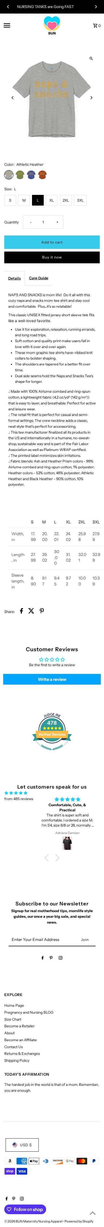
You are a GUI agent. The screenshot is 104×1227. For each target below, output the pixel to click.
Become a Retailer (19, 1026)
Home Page (14, 1005)
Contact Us (13, 1047)
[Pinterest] (51, 959)
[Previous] (8, 7)
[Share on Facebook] (21, 611)
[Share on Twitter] (31, 611)
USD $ (26, 1145)
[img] (16, 793)
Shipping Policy (16, 1060)
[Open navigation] (20, 25)
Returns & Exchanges (22, 1053)
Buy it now (52, 257)
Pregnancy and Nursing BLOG (28, 1012)
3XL (80, 200)
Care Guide (38, 278)
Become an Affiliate (20, 1040)
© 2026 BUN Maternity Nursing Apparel (33, 1221)
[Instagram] (60, 959)
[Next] (96, 7)
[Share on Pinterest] (42, 611)
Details (14, 278)
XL (51, 200)
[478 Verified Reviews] (52, 753)
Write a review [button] (52, 679)
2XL (66, 200)
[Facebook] (43, 959)
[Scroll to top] (93, 1213)
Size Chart (12, 1019)
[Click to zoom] (91, 58)
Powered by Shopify (79, 1221)
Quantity (11, 222)
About (9, 1033)
